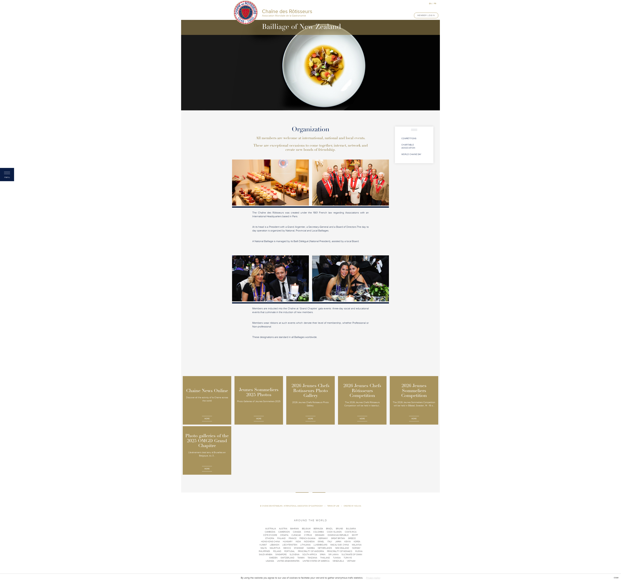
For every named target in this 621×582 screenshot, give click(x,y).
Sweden (273, 557)
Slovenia (294, 554)
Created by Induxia (352, 506)
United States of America (316, 561)
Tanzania (312, 557)
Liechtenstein (289, 545)
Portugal (289, 551)
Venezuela (338, 561)
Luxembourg (320, 545)
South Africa (309, 554)
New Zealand (342, 548)
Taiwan (301, 557)
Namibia (311, 548)
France (292, 538)
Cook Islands (334, 532)
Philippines (264, 551)
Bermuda (318, 528)
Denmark (320, 535)
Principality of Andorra (311, 551)
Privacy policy (373, 577)
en (430, 3)
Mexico (287, 548)
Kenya (347, 541)
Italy (329, 541)
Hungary (288, 541)
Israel (321, 541)
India (298, 541)
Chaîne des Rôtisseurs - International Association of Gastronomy (292, 506)
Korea (357, 541)
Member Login (426, 15)
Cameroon (284, 532)
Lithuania (305, 545)
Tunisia (337, 557)
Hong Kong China (270, 541)
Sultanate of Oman (352, 554)
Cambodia (270, 532)
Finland (281, 538)
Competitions (409, 138)
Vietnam (351, 561)
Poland (277, 551)
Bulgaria (351, 528)
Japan (338, 541)
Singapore (281, 554)
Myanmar (299, 548)
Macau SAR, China (339, 545)
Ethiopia (269, 538)
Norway (356, 548)
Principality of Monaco (339, 551)
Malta (264, 548)
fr (435, 3)
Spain (322, 554)
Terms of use (333, 506)
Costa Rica (350, 532)
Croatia (284, 535)
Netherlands (325, 548)
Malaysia (356, 545)
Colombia (318, 532)
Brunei (339, 528)
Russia (358, 551)
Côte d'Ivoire (270, 535)
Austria (283, 528)
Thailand (325, 557)
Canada (297, 532)
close (616, 578)
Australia (270, 528)
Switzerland (287, 557)
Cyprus (308, 535)
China (307, 532)
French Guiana (307, 538)
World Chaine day (411, 154)
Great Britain (338, 538)
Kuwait (263, 545)
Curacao (296, 535)
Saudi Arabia (265, 554)
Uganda (270, 561)
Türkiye (348, 557)
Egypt (355, 535)
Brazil (329, 528)
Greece (352, 538)
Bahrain (294, 528)
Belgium (306, 528)
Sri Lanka (333, 554)
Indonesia (309, 541)
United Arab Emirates (288, 561)
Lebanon (274, 545)
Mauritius (275, 548)
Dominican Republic (338, 535)
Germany (323, 538)
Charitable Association (408, 146)
